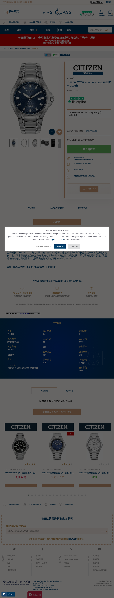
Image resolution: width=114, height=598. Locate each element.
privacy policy (58, 240)
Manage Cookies (42, 246)
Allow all (60, 246)
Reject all (74, 246)
